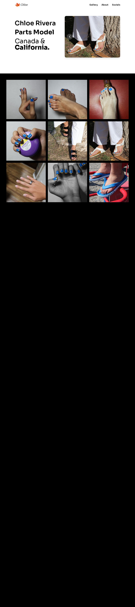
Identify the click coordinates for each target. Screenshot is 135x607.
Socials (116, 4)
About (105, 4)
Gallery (93, 4)
